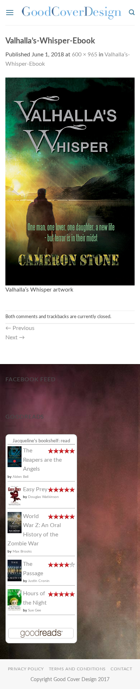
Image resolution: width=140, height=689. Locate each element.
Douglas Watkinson (43, 497)
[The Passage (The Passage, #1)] (15, 570)
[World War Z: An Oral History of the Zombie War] (15, 522)
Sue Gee (34, 610)
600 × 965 (84, 54)
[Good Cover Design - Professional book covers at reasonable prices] (71, 12)
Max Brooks (22, 551)
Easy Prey (35, 489)
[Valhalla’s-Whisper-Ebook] (70, 181)
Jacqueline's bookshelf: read (41, 441)
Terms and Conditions (77, 669)
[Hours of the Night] (15, 600)
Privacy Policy (26, 669)
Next (15, 337)
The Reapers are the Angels (42, 460)
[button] (9, 12)
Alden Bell (20, 477)
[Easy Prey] (15, 495)
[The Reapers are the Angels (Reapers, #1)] (15, 456)
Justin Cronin (39, 581)
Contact (121, 669)
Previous (19, 328)
